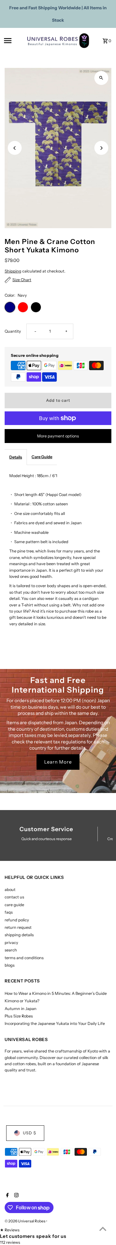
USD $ (29, 1133)
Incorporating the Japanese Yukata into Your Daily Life (55, 1023)
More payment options (58, 436)
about (10, 889)
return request (18, 927)
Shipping (13, 271)
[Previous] (15, 148)
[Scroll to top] (103, 1229)
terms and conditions (24, 957)
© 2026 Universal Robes (25, 1221)
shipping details (19, 935)
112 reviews (10, 1242)
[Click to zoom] (101, 78)
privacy (11, 942)
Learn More (58, 762)
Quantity (13, 331)
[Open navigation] (14, 40)
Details (15, 457)
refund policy (17, 920)
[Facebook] (7, 1196)
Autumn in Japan (21, 1008)
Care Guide (42, 456)
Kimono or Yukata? (22, 1001)
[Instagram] (16, 1196)
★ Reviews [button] (9, 1230)
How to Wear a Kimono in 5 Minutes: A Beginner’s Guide (56, 993)
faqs (9, 912)
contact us (14, 897)
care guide (14, 904)
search (11, 950)
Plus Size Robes (19, 1016)
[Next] (101, 148)
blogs (10, 965)
